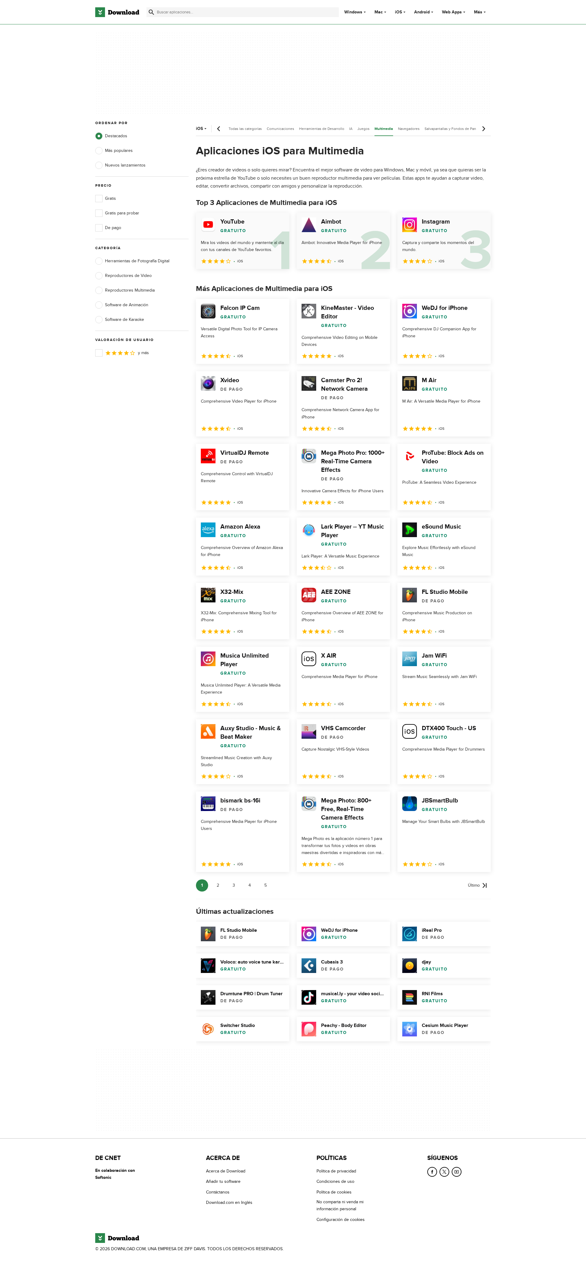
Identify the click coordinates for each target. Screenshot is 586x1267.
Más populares (119, 150)
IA (351, 129)
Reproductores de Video (128, 275)
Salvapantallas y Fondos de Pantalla (454, 129)
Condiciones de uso (335, 1181)
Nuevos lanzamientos (125, 165)
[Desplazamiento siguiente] (483, 128)
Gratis (110, 198)
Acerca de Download (225, 1171)
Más (478, 12)
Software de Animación (126, 304)
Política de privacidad (336, 1171)
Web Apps (452, 12)
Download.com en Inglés (229, 1202)
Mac (378, 12)
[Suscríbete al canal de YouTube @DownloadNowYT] (456, 1172)
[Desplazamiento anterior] (219, 128)
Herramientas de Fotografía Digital (137, 261)
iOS (398, 12)
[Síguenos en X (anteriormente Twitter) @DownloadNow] (444, 1172)
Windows (353, 12)
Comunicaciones (280, 129)
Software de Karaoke (124, 319)
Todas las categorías (245, 129)
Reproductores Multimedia (130, 290)
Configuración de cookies (341, 1219)
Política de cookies (334, 1192)
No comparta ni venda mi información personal (340, 1205)
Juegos (363, 129)
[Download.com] (117, 12)
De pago (113, 227)
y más (143, 352)
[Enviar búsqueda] (151, 12)
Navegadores (409, 129)
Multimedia (383, 129)
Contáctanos (218, 1192)
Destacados (116, 135)
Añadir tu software (223, 1181)
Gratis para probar (122, 213)
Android (422, 12)
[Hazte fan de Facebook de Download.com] (432, 1172)
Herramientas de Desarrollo (321, 129)
